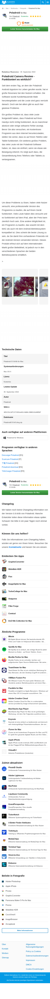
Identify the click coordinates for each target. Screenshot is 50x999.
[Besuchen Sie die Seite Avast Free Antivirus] (25, 24)
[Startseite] (3, 8)
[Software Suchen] (43, 2)
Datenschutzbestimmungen (37, 956)
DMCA (29, 965)
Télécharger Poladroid (11, 471)
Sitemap (5, 958)
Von (14, 16)
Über (4, 944)
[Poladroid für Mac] (4, 15)
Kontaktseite (15, 547)
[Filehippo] (8, 2)
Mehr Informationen (25, 930)
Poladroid (18, 12)
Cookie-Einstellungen (35, 969)
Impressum (30, 960)
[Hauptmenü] (47, 2)
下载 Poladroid (8, 463)
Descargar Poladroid (10, 455)
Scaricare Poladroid (10, 459)
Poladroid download (10, 467)
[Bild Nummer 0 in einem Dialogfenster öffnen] (20, 287)
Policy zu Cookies (33, 951)
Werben (5, 953)
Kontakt (5, 949)
